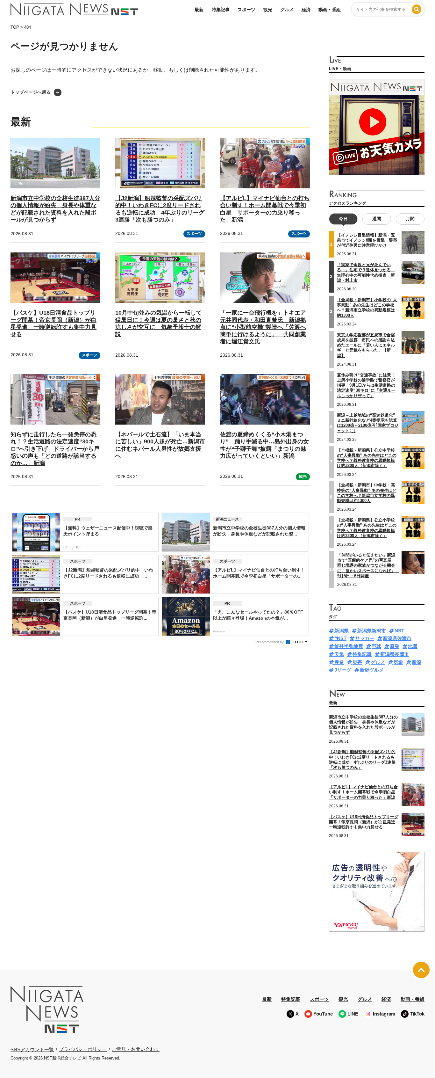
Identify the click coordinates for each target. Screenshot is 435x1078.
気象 (398, 662)
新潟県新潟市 (371, 630)
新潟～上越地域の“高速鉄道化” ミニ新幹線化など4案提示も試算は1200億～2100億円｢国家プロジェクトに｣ (367, 423)
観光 (267, 9)
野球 (376, 646)
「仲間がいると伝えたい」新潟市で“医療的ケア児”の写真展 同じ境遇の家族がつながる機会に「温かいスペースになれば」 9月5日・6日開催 (368, 565)
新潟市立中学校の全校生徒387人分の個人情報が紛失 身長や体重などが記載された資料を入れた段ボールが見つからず (363, 725)
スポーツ (246, 9)
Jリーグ (342, 670)
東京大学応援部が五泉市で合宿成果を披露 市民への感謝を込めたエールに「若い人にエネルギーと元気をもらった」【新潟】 (366, 345)
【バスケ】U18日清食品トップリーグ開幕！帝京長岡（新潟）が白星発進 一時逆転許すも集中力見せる (53, 324)
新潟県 (341, 630)
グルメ (287, 9)
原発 (394, 646)
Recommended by (270, 642)
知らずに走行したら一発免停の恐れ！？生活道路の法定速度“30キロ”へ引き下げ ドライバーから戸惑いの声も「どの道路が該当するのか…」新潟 (55, 448)
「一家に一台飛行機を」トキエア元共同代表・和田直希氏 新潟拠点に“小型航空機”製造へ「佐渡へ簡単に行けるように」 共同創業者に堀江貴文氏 (263, 327)
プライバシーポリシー (83, 1049)
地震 (412, 646)
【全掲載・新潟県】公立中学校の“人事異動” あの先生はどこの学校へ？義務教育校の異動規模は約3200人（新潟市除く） (366, 458)
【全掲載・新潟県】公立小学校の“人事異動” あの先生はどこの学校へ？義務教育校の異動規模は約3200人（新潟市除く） (366, 528)
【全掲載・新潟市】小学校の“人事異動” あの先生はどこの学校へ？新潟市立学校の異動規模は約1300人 (367, 307)
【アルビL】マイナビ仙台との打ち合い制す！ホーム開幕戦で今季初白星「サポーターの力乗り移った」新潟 (363, 792)
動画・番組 (329, 9)
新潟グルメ (372, 670)
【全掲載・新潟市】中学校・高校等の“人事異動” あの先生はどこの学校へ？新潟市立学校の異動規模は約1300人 (366, 493)
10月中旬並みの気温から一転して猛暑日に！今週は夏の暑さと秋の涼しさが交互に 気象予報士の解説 (158, 324)
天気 (339, 654)
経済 (306, 9)
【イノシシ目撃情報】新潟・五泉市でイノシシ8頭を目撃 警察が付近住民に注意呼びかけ (367, 240)
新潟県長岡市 (394, 654)
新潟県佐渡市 (397, 638)
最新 (199, 9)
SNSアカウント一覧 (32, 1049)
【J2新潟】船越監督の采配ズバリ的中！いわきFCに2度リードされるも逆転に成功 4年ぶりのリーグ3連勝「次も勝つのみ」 (362, 759)
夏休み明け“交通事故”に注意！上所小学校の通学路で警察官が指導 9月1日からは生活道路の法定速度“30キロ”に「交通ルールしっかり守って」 (366, 385)
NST (399, 630)
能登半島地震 (348, 646)
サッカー (364, 638)
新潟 (416, 662)
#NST (340, 638)
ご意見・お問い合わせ (136, 1049)
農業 (339, 662)
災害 (357, 662)
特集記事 (221, 9)
